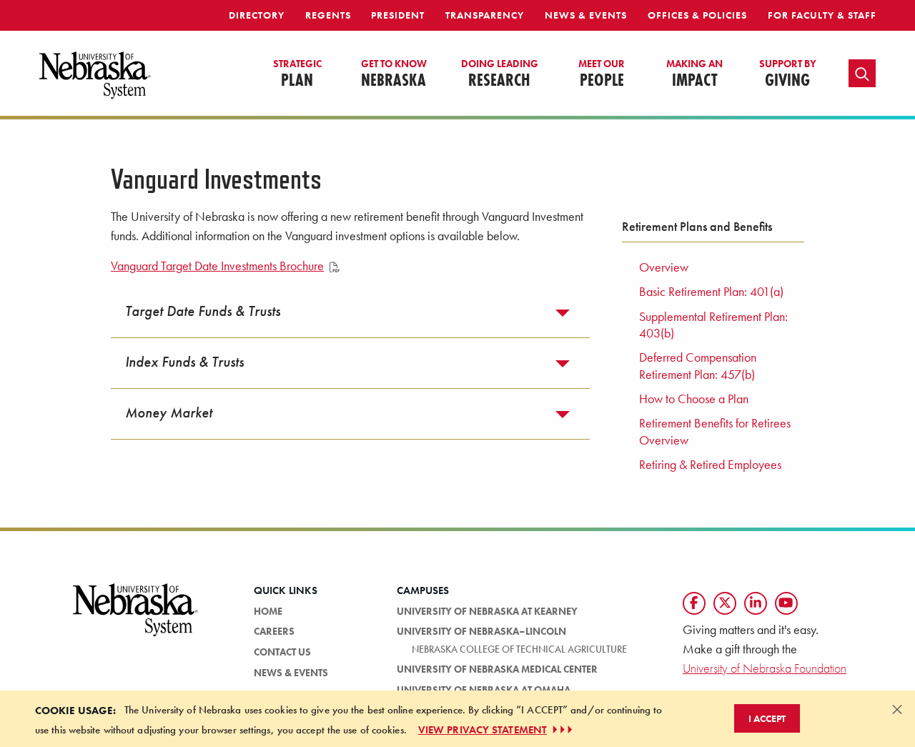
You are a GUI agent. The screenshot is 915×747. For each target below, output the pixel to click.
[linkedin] (755, 603)
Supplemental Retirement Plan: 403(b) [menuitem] (713, 325)
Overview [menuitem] (663, 267)
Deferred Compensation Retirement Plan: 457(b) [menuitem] (697, 366)
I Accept (767, 718)
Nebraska (394, 74)
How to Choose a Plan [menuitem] (693, 399)
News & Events (586, 15)
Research (499, 74)
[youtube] (786, 603)
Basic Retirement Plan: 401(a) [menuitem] (711, 292)
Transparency (484, 15)
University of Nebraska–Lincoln (481, 631)
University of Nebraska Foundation (764, 668)
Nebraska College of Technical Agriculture (519, 649)
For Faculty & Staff (822, 15)
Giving (787, 74)
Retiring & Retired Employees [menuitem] (710, 465)
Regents (328, 15)
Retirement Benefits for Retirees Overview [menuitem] (715, 431)
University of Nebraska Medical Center (497, 669)
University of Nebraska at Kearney (487, 611)
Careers (274, 631)
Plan (297, 74)
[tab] (350, 312)
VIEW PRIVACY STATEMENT (482, 730)
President (398, 15)
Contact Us (282, 651)
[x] (724, 603)
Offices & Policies (697, 15)
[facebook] (694, 603)
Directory (257, 15)
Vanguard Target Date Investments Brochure (217, 266)
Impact (694, 74)
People (601, 74)
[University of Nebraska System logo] (135, 618)
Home (268, 611)
